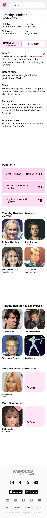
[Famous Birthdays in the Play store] (32, 492)
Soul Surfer (25, 91)
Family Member (10, 18)
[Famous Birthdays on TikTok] (19, 482)
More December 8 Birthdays (19, 368)
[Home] (23, 472)
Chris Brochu (37, 123)
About (8, 507)
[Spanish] (7, 500)
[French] (23, 500)
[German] (39, 500)
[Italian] (31, 500)
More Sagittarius (12, 403)
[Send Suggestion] (44, 54)
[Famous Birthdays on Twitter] (27, 482)
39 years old (31, 33)
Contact (18, 507)
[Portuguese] (15, 500)
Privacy (28, 507)
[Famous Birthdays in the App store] (16, 492)
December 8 (8, 26)
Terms (38, 507)
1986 (18, 26)
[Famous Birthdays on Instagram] (11, 482)
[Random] (44, 15)
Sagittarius (30, 26)
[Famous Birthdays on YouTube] (35, 482)
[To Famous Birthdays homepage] (4, 5)
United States (9, 33)
